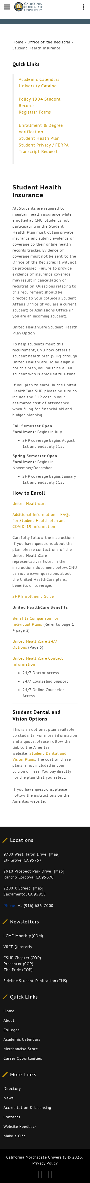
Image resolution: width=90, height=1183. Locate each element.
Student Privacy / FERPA (43, 145)
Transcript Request (38, 151)
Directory (12, 1088)
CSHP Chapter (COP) (22, 957)
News (9, 1097)
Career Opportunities (23, 1058)
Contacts (12, 1116)
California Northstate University (36, 1157)
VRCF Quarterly (18, 946)
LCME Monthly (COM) (23, 935)
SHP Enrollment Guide (33, 596)
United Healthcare (29, 503)
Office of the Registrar (49, 41)
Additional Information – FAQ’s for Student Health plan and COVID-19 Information (41, 520)
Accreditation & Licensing (27, 1107)
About (9, 1020)
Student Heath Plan (39, 138)
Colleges (12, 1029)
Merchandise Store (21, 1048)
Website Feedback (20, 1126)
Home (18, 41)
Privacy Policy (45, 1163)
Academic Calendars (39, 79)
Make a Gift (15, 1135)
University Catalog (37, 86)
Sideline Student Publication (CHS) (35, 980)
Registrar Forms (35, 112)
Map (54, 854)
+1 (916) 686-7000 (36, 905)
